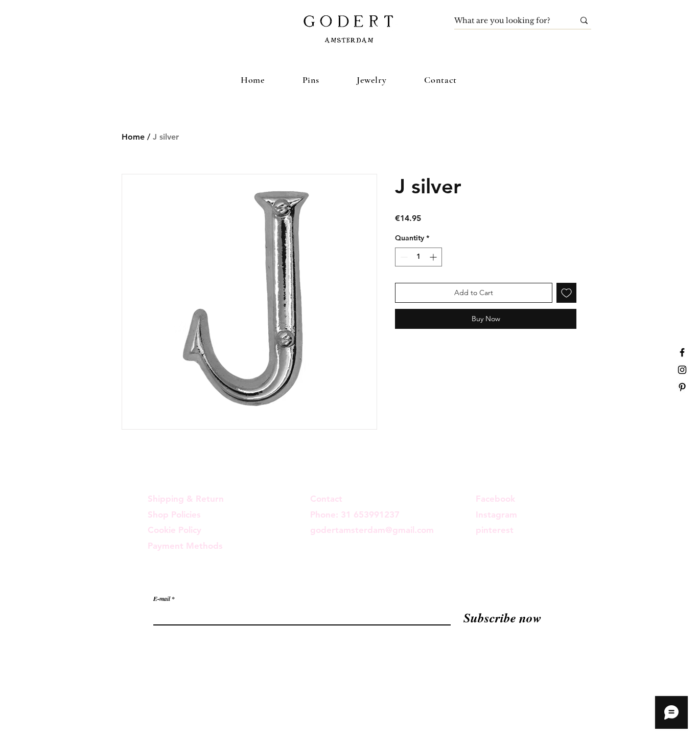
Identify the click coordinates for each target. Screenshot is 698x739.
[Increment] (434, 257)
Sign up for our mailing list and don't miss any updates (254, 578)
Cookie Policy (174, 530)
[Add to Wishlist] (566, 293)
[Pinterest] (682, 387)
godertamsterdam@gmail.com (372, 530)
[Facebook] (682, 352)
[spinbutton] (418, 257)
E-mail (161, 599)
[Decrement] (403, 257)
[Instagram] (682, 369)
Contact (326, 499)
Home (133, 137)
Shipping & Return (186, 499)
